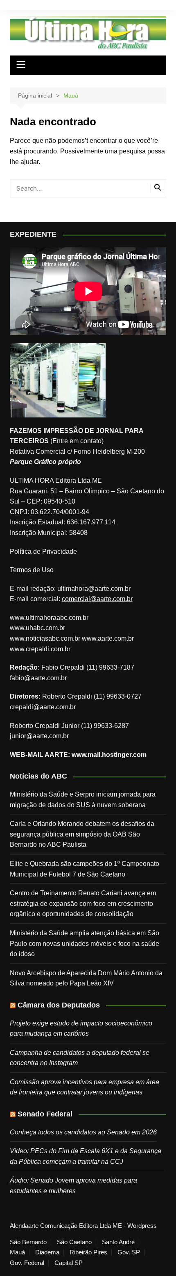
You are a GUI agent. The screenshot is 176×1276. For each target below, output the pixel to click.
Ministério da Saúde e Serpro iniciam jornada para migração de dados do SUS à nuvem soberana (83, 799)
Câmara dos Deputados (59, 1005)
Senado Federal (45, 1114)
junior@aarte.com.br (39, 735)
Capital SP (68, 1263)
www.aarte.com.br (108, 638)
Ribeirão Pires (88, 1252)
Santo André (118, 1242)
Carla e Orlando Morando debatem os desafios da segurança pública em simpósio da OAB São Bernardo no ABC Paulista (82, 834)
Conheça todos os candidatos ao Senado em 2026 (83, 1132)
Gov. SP (128, 1252)
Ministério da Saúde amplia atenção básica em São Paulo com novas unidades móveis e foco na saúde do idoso (84, 943)
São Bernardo (28, 1242)
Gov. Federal (27, 1263)
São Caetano (74, 1242)
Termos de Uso (32, 569)
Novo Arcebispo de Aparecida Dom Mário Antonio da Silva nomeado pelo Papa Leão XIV (86, 978)
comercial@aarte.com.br (97, 598)
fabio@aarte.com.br (38, 678)
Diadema (47, 1252)
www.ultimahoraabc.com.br (49, 617)
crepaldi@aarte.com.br (43, 706)
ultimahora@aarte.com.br (94, 588)
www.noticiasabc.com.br (45, 638)
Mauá (17, 1252)
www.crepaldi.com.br (40, 649)
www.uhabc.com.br (37, 627)
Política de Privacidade (43, 551)
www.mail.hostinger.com (109, 754)
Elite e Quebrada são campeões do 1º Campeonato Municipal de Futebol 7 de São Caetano (84, 869)
